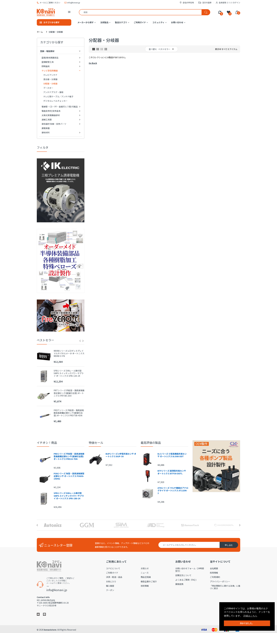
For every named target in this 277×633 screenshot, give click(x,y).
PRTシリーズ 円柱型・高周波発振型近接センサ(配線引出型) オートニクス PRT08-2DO (69, 393)
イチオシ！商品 (47, 442)
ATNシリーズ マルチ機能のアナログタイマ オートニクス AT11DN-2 (173, 490)
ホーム (40, 31)
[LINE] (44, 614)
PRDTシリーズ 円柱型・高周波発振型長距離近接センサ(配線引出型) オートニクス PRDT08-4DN (69, 413)
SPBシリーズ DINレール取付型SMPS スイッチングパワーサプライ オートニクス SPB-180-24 (69, 496)
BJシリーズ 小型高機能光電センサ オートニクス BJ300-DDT (172, 455)
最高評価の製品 (151, 442)
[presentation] (80, 341)
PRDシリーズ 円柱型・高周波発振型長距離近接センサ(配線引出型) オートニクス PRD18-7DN (69, 456)
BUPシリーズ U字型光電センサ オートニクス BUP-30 (121, 455)
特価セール (96, 442)
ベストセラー (164, 49)
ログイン (236, 2)
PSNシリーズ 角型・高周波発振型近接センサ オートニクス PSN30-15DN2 (69, 476)
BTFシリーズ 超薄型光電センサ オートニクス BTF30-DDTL (172, 472)
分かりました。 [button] (247, 623)
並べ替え (153, 49)
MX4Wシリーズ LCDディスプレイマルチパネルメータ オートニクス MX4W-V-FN (69, 353)
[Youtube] (38, 614)
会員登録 (222, 2)
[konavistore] (46, 12)
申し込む (229, 545)
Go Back (93, 63)
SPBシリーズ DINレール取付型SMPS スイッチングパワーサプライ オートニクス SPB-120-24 (69, 373)
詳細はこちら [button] (250, 616)
